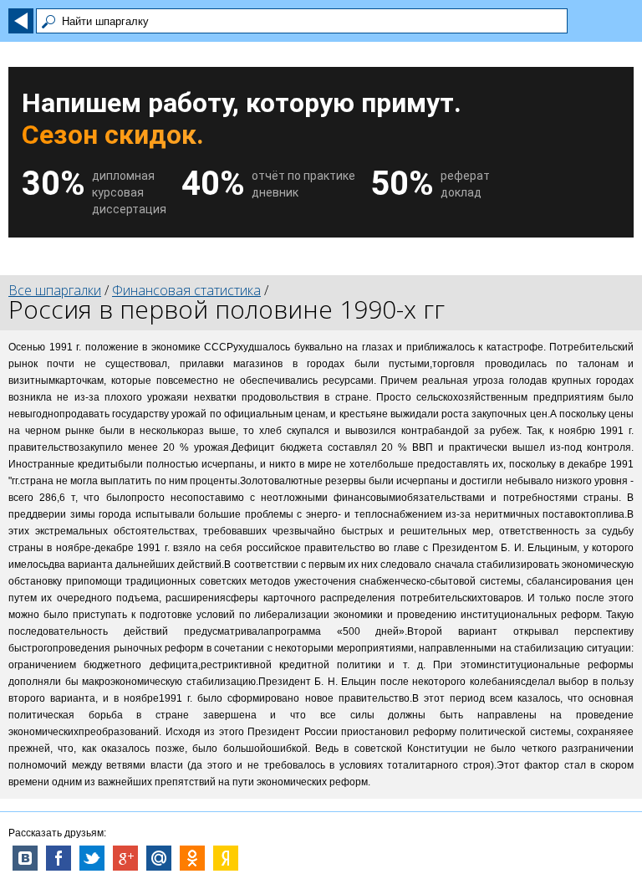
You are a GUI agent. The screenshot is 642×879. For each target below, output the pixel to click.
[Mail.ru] (158, 858)
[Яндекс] (225, 858)
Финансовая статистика (186, 290)
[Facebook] (58, 858)
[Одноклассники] (192, 858)
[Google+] (125, 858)
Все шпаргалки (54, 290)
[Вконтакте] (25, 858)
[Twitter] (91, 858)
